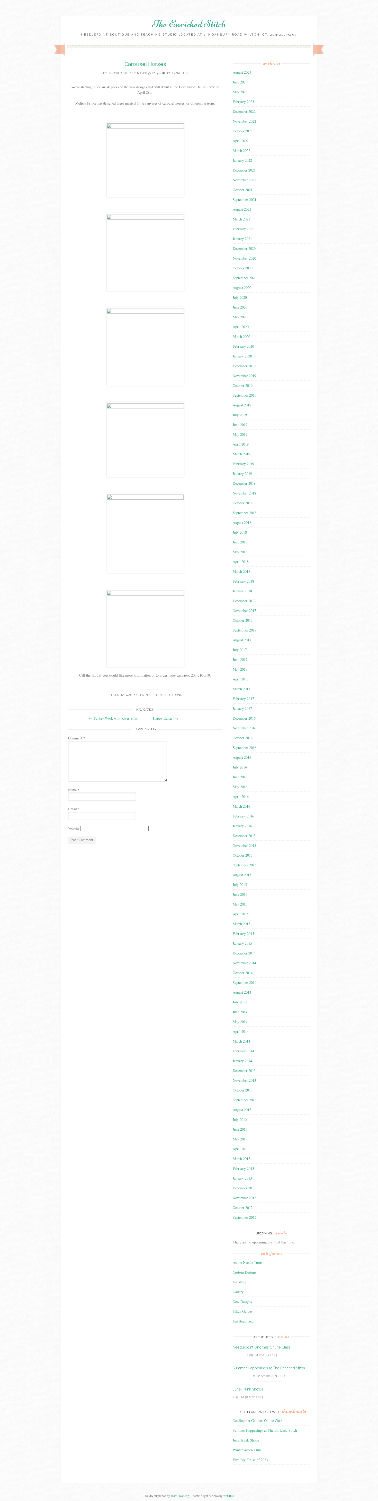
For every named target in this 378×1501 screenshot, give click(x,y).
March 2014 (241, 1041)
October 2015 (243, 855)
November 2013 (244, 1080)
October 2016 (243, 737)
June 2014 (240, 1011)
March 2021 (241, 219)
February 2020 (243, 346)
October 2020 (243, 268)
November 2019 (244, 375)
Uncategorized (243, 1321)
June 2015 (240, 894)
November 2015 (244, 845)
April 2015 (241, 913)
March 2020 (241, 336)
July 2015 (240, 884)
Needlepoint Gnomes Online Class (262, 1347)
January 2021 (242, 238)
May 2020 (240, 316)
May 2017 (240, 669)
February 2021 (243, 228)
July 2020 (240, 297)
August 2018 (242, 522)
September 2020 (244, 277)
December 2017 (244, 600)
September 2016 (244, 747)
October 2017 (243, 620)
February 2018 (243, 581)
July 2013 (240, 1119)
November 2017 (244, 610)
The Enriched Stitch (189, 24)
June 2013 (240, 1129)
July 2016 (240, 767)
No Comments (176, 73)
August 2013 (242, 1109)
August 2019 (242, 405)
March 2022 (241, 150)
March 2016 (241, 806)
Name (73, 789)
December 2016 (244, 718)
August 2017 (242, 639)
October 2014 (243, 972)
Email (74, 808)
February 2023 (243, 101)
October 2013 (243, 1090)
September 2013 (244, 1099)
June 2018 (240, 542)
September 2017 (244, 630)
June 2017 (240, 659)
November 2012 (244, 1197)
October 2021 (243, 189)
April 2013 (241, 1148)
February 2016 (243, 816)
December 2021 (244, 170)
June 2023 (240, 82)
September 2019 (244, 395)
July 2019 (240, 414)
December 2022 (244, 111)
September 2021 (244, 199)
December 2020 (244, 248)
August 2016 (242, 757)
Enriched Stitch (120, 73)
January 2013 (242, 1178)
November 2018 (244, 493)
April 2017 (241, 679)
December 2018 (244, 483)
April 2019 (241, 444)
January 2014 (242, 1060)
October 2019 (243, 385)
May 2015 (240, 904)
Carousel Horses (145, 64)
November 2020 (244, 258)
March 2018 (241, 571)
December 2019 (244, 365)
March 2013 (241, 1158)
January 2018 (242, 591)
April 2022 (241, 140)
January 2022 (242, 160)
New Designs (242, 1301)
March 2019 (241, 453)
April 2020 (241, 326)
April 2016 (241, 796)
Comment (76, 738)
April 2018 (241, 561)
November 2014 (244, 962)
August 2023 (242, 72)
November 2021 (244, 179)
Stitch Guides (242, 1311)
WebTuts (228, 1496)
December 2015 (244, 835)
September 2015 (244, 865)
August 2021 (242, 209)
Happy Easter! (165, 718)
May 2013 (240, 1139)
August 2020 (242, 287)
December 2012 (244, 1188)
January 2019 (242, 473)
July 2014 (240, 1002)
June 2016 (240, 776)
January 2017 (242, 708)
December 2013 (244, 1070)
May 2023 (240, 91)
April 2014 (241, 1031)
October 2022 (243, 131)
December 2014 (244, 953)
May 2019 (240, 434)
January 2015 (242, 943)
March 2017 (241, 688)
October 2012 (243, 1207)
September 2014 (244, 982)
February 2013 (243, 1168)
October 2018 (243, 502)
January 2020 (242, 356)
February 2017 (243, 698)
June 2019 (240, 424)
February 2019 (243, 463)
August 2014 (242, 992)
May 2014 (240, 1021)
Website (73, 828)
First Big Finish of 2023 (250, 1459)
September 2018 (244, 512)
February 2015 (243, 933)
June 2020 (240, 307)
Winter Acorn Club (247, 1449)
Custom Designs (244, 1272)
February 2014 (243, 1050)
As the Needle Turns (165, 695)
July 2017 (240, 649)
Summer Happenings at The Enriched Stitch (269, 1368)
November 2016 (244, 728)
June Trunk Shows (248, 1389)
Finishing (239, 1282)
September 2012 (244, 1217)
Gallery (238, 1291)
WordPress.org (180, 1496)
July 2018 (240, 532)
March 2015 (241, 923)
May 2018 (240, 551)
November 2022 (244, 121)
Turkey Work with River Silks (113, 718)
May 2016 (240, 786)
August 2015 (242, 874)
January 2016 (242, 825)
